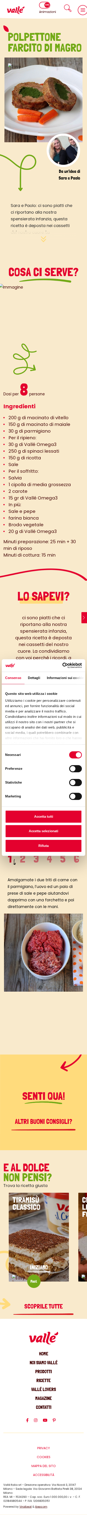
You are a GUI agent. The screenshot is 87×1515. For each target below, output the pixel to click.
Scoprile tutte (43, 1306)
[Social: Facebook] (30, 1422)
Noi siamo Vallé (44, 1362)
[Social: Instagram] (38, 1422)
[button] (67, 8)
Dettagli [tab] (34, 678)
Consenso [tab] (13, 678)
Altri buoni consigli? (43, 1121)
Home (43, 1353)
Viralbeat (25, 1507)
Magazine (43, 1398)
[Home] (15, 10)
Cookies (43, 1457)
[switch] (75, 768)
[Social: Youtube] (48, 1422)
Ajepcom (41, 1507)
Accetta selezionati (43, 831)
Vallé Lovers (43, 1389)
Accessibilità (43, 1475)
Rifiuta (43, 846)
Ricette (43, 1380)
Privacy (43, 1448)
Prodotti (43, 1371)
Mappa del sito (43, 1466)
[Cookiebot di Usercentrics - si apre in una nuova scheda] (62, 665)
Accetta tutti (43, 816)
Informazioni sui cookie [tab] (65, 678)
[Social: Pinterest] (57, 1422)
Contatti (43, 1407)
